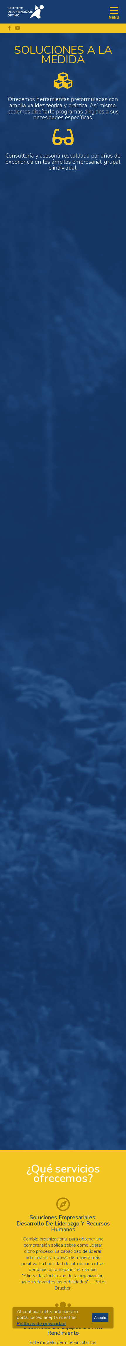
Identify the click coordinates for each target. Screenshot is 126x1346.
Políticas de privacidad (41, 1323)
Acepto (100, 1317)
